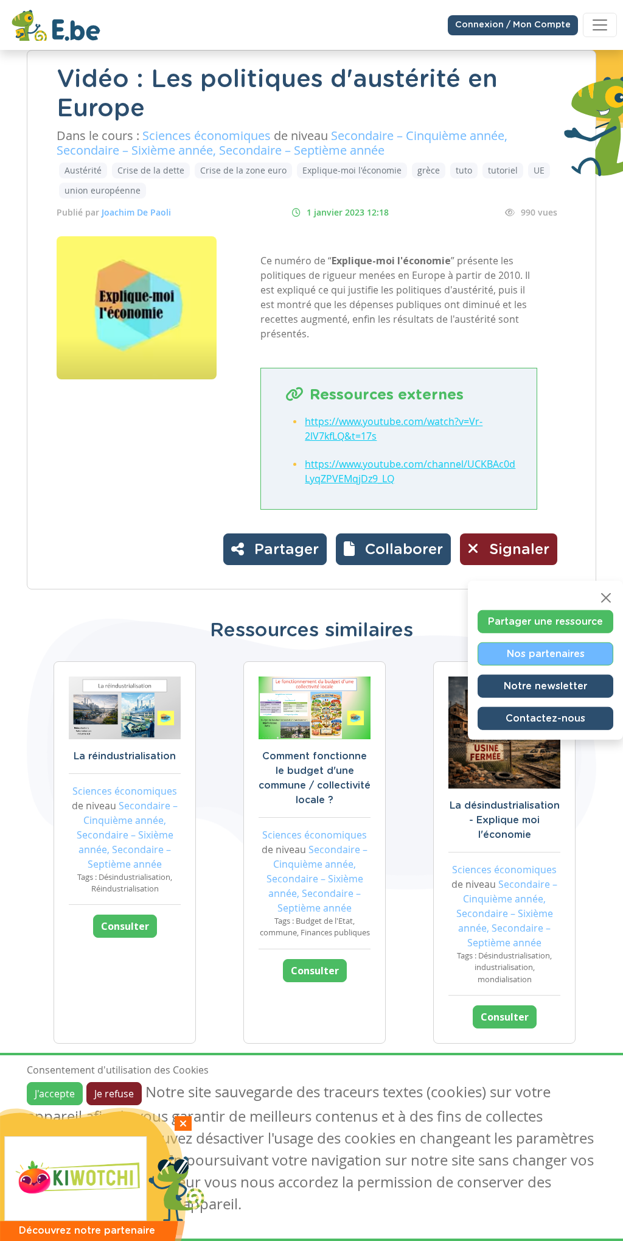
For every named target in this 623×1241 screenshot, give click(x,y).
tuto (464, 170)
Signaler (517, 550)
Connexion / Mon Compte (513, 25)
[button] (393, 549)
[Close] (606, 598)
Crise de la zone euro (243, 170)
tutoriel (503, 170)
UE (539, 170)
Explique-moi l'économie (352, 170)
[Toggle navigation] (600, 25)
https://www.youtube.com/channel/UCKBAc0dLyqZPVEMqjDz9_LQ (410, 471)
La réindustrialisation (125, 756)
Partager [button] (284, 550)
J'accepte (55, 1093)
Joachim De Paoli (136, 212)
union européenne (102, 190)
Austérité (83, 170)
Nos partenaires (546, 654)
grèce (428, 170)
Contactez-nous (545, 718)
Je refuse (114, 1093)
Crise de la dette (150, 170)
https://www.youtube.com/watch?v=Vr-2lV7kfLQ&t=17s (393, 429)
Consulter (125, 926)
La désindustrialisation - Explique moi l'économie (505, 820)
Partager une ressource (545, 622)
